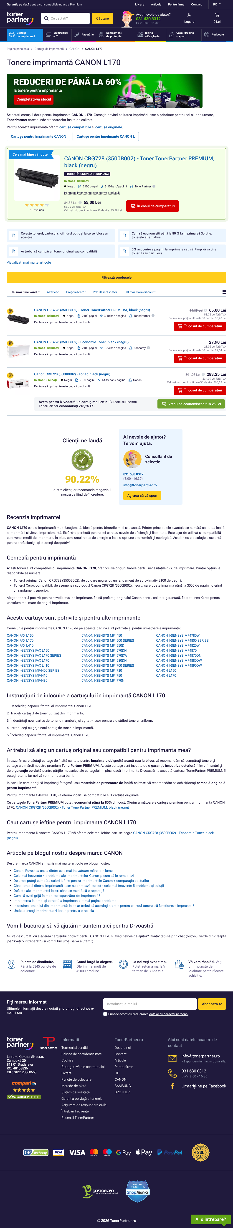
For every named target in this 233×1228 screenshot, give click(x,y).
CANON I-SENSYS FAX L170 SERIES (34, 655)
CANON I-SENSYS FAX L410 (28, 665)
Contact (196, 4)
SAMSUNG (123, 1086)
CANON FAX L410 (20, 645)
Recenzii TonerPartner (77, 1118)
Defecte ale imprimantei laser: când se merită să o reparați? (59, 891)
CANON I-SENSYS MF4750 (101, 675)
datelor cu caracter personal (168, 1014)
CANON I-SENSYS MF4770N (102, 680)
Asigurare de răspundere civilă (83, 1105)
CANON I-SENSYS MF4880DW (179, 660)
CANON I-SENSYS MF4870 (176, 650)
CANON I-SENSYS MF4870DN (178, 655)
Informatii (70, 1039)
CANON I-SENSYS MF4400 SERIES (33, 670)
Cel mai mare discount (139, 292)
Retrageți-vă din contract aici (82, 1067)
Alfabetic (53, 292)
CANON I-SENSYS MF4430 (27, 680)
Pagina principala (18, 48)
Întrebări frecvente (75, 1111)
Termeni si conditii (74, 1048)
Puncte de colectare (76, 1079)
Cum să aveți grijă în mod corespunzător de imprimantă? (57, 896)
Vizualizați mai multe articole (29, 262)
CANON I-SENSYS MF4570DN (104, 650)
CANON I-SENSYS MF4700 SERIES (107, 665)
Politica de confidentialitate (81, 1054)
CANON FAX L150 (20, 635)
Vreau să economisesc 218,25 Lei (194, 404)
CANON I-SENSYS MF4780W (178, 635)
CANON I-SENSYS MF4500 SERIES (107, 640)
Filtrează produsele (116, 277)
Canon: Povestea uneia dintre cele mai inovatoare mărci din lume (63, 871)
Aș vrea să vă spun (142, 496)
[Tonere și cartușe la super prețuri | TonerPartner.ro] (20, 18)
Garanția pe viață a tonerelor (82, 1099)
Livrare (139, 4)
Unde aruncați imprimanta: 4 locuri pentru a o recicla (54, 911)
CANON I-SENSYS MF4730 (101, 670)
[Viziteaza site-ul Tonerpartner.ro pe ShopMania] (138, 1192)
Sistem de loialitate (75, 1092)
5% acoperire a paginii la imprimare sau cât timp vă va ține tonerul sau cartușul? (174, 251)
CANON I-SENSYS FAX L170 (28, 660)
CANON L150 (166, 670)
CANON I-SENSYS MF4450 (101, 635)
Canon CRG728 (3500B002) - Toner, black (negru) (72, 374)
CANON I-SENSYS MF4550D (102, 645)
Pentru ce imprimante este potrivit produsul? (92, 192)
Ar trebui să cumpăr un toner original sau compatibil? (59, 251)
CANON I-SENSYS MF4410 (27, 675)
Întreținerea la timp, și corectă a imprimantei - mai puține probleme (65, 901)
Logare (189, 21)
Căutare (102, 18)
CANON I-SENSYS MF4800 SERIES (182, 640)
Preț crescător (76, 292)
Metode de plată (73, 1086)
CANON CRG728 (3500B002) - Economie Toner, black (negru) (81, 342)
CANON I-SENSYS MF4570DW (104, 655)
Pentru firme (176, 4)
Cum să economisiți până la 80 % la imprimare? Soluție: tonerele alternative (172, 235)
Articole (156, 4)
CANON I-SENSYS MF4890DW (179, 665)
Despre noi (123, 1048)
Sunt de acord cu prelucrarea (148, 1014)
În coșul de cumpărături (156, 206)
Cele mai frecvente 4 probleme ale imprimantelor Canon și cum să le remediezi (74, 876)
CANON (74, 48)
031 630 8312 (148, 18)
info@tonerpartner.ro (140, 485)
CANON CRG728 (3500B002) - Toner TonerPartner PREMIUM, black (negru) (92, 310)
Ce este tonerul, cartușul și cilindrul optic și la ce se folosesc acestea (64, 235)
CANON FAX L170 (20, 640)
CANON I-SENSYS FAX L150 (28, 650)
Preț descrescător (105, 292)
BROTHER (122, 1092)
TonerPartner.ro (129, 1039)
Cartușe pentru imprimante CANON (38, 136)
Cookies (67, 1060)
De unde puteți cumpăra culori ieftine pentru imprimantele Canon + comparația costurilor (81, 881)
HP (117, 1073)
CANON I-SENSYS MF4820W (178, 645)
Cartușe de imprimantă (49, 48)
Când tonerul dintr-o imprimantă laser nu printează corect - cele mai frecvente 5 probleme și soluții (89, 886)
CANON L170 (166, 675)
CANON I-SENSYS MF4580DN (104, 660)
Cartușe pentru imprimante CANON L (106, 136)
